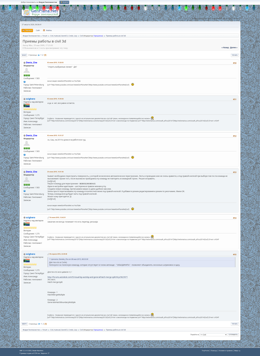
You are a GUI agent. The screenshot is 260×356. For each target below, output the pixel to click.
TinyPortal (205, 351)
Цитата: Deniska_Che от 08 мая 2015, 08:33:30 (69, 259)
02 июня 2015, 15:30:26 (55, 99)
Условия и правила (226, 351)
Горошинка (98, 36)
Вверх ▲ (237, 351)
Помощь (214, 351)
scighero (30, 98)
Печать (235, 55)
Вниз (24, 55)
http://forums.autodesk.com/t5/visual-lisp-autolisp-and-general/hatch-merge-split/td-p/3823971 (88, 277)
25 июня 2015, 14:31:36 (55, 172)
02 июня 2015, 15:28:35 (55, 62)
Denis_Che (31, 62)
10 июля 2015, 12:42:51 (57, 217)
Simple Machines (37, 350)
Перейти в (194, 334)
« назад (225, 47)
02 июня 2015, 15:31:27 (55, 135)
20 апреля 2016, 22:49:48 (58, 254)
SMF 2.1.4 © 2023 (25, 350)
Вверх (24, 324)
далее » (233, 47)
